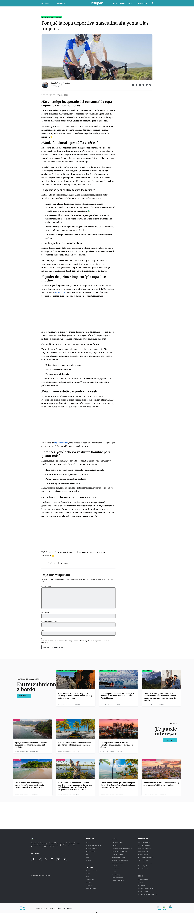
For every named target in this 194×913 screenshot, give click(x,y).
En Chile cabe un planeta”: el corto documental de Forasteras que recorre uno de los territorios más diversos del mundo (159, 696)
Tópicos (60, 3)
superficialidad (61, 443)
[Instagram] (40, 859)
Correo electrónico (49, 621)
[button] (152, 3)
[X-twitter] (46, 859)
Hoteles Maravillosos (121, 3)
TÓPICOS (89, 867)
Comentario (46, 586)
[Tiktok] (65, 859)
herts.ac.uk (60, 292)
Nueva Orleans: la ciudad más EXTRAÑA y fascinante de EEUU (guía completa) (161, 784)
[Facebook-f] (33, 859)
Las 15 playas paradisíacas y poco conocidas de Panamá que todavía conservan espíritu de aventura (29, 785)
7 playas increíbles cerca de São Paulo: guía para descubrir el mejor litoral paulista (31, 745)
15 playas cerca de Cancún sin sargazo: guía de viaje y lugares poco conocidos (74, 744)
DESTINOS (90, 839)
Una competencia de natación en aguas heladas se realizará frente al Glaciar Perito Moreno (117, 695)
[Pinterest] (58, 859)
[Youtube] (52, 859)
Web (43, 630)
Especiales (142, 3)
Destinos (44, 3)
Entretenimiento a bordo (51, 17)
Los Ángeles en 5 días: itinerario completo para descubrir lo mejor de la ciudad (116, 745)
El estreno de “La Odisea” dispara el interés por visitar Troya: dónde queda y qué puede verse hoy (75, 695)
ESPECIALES (143, 839)
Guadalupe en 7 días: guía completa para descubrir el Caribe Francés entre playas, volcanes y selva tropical (118, 785)
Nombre (45, 613)
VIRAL (114, 839)
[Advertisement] (78, 314)
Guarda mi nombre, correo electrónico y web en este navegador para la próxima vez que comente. (75, 641)
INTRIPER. (47, 875)
